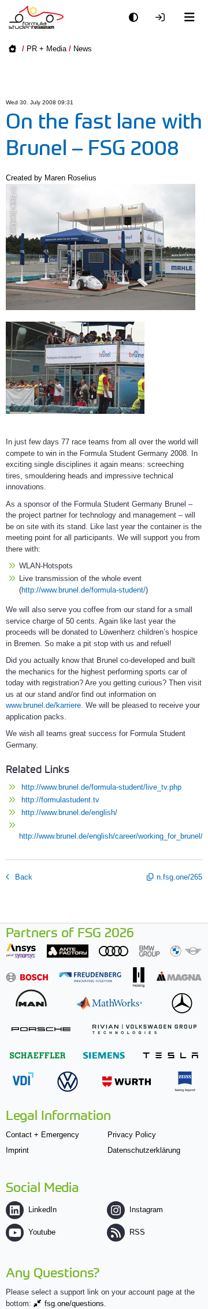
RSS (137, 1232)
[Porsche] (41, 1029)
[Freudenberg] (90, 977)
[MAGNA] (179, 976)
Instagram (146, 1209)
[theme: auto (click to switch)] (136, 17)
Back (22, 877)
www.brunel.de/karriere (43, 705)
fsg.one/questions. (75, 1303)
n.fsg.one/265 (179, 877)
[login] (162, 17)
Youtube (41, 1232)
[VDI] (23, 1079)
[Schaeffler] (37, 1055)
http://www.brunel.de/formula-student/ (83, 590)
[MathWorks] (109, 1003)
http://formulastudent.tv (60, 799)
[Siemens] (104, 1055)
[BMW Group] (170, 951)
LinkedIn (42, 1209)
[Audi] (113, 951)
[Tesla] (170, 1055)
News (82, 48)
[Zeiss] (184, 1082)
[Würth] (126, 1082)
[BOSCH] (27, 977)
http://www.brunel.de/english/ (69, 812)
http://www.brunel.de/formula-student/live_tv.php (101, 787)
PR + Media (46, 48)
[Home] (36, 17)
